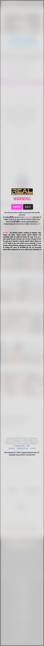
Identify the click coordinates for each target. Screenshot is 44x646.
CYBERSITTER (19, 446)
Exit (28, 206)
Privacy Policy (28, 217)
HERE (38, 224)
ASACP (32, 448)
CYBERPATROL (22, 448)
